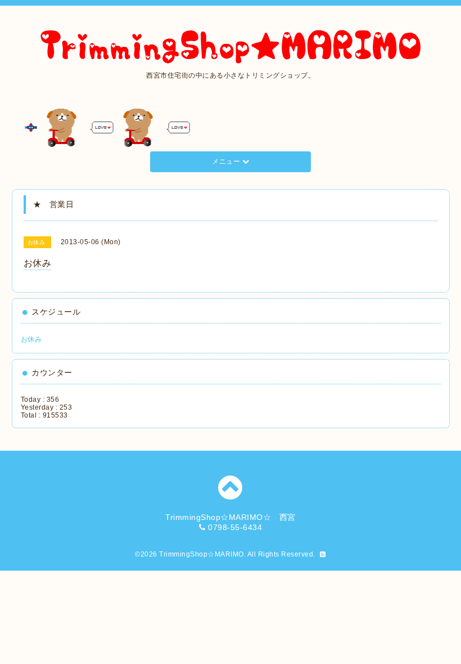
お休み (31, 339)
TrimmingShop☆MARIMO (201, 554)
